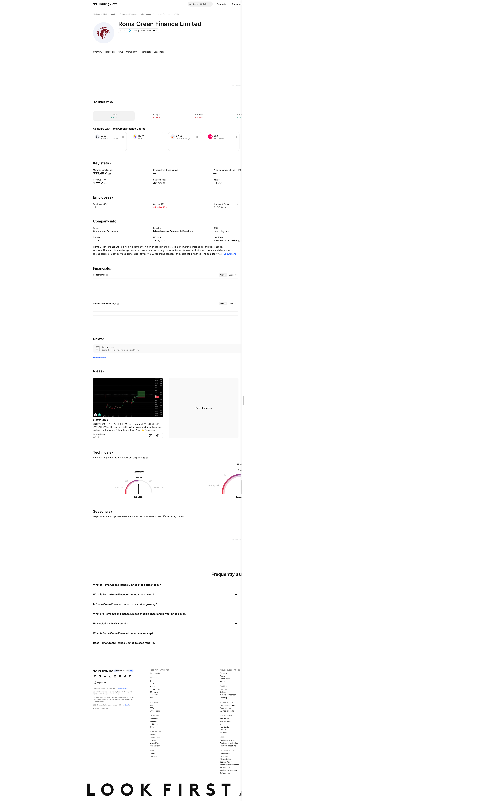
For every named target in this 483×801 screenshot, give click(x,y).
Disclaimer (224, 756)
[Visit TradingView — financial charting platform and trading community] (103, 101)
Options (153, 740)
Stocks (152, 681)
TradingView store (227, 740)
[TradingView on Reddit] (130, 676)
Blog (221, 724)
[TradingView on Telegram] (120, 676)
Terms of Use (225, 753)
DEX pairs (154, 695)
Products (221, 4)
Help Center (224, 727)
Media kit (223, 732)
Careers (223, 730)
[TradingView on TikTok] (125, 676)
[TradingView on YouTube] (105, 676)
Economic (154, 719)
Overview (223, 689)
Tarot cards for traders (229, 743)
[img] (154, 30)
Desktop (153, 756)
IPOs (152, 727)
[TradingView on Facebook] (100, 676)
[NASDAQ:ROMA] (95, 414)
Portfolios (153, 735)
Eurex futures (225, 708)
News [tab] (120, 52)
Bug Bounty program (228, 770)
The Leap (223, 697)
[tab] (223, 275)
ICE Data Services (121, 688)
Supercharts (155, 673)
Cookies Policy (226, 762)
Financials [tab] (110, 52)
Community (238, 4)
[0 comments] (150, 435)
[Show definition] (115, 170)
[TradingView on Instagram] (110, 676)
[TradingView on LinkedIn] (115, 676)
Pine (151, 697)
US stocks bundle (227, 711)
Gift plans (223, 681)
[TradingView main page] (105, 4)
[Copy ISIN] (239, 241)
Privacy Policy (225, 759)
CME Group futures (227, 705)
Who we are (224, 719)
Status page (225, 773)
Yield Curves (155, 737)
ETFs (152, 684)
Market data (225, 679)
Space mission (225, 721)
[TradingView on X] (95, 676)
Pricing (222, 676)
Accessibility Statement (229, 765)
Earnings (153, 721)
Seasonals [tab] (159, 52)
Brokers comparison (228, 695)
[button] (228, 4)
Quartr (127, 705)
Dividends (154, 724)
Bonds (152, 686)
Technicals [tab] (145, 52)
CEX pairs (154, 692)
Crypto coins (155, 689)
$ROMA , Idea (100, 420)
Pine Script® (155, 746)
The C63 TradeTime (228, 746)
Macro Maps (155, 743)
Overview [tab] (97, 52)
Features (223, 673)
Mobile (152, 753)
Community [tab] (131, 52)
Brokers (223, 692)
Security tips (225, 767)
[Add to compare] (122, 137)
